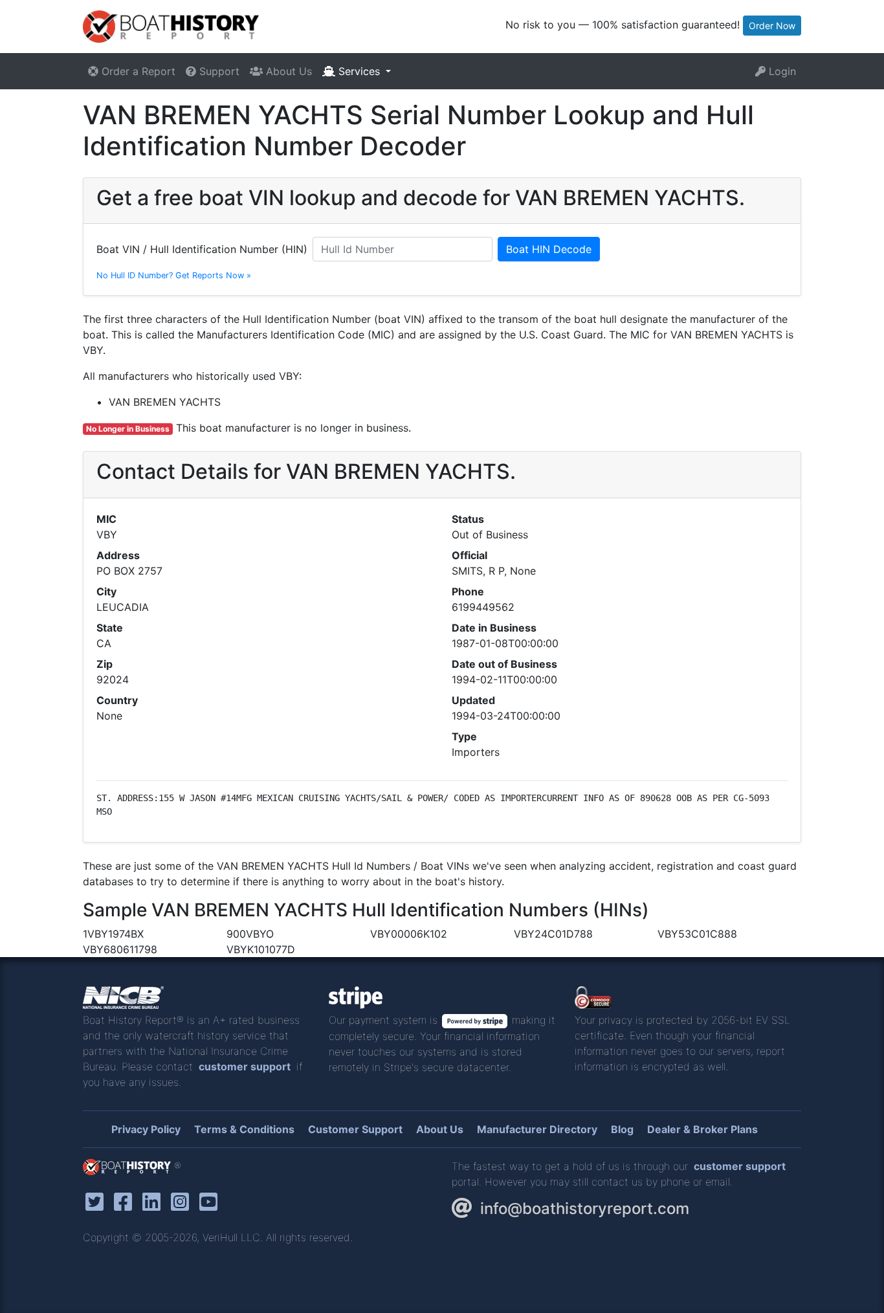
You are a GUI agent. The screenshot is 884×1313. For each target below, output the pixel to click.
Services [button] (359, 71)
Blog (622, 1129)
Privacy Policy (146, 1129)
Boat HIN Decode (548, 249)
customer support (245, 1066)
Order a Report (136, 71)
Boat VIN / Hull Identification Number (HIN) (201, 249)
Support (217, 71)
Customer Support (355, 1129)
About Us (287, 71)
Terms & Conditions (244, 1129)
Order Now (772, 25)
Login (781, 71)
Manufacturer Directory (537, 1129)
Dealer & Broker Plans (702, 1129)
